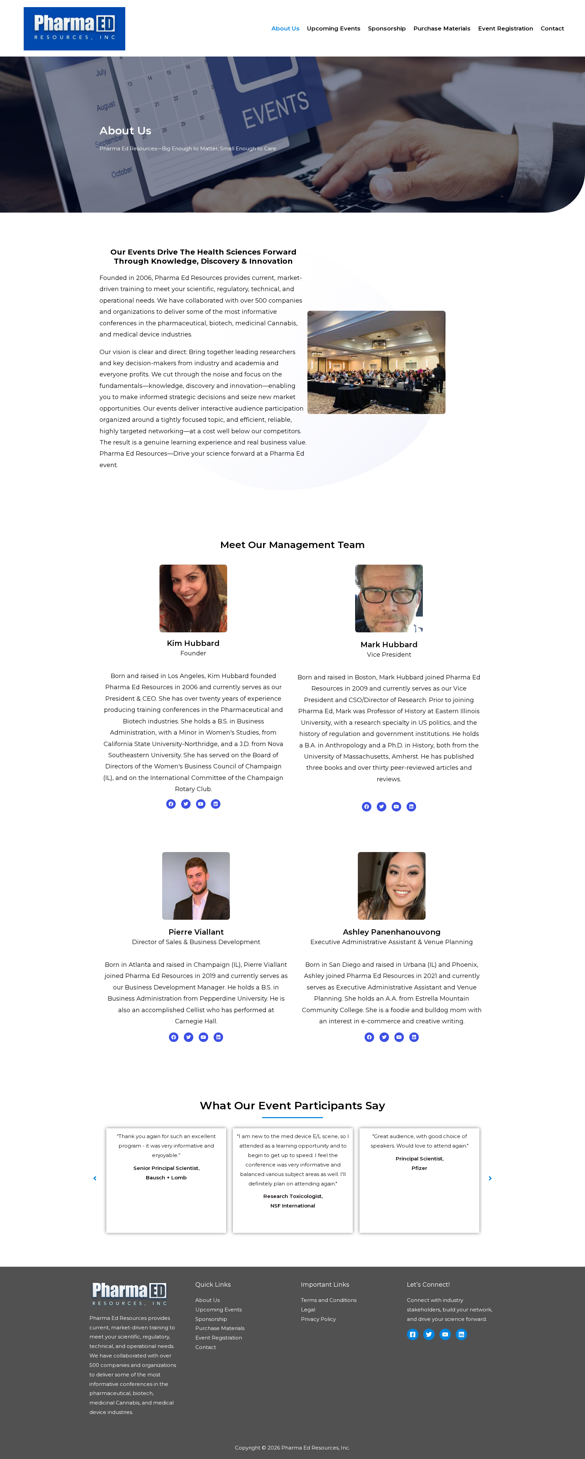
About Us (286, 28)
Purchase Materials (442, 28)
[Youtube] (200, 804)
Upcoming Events (334, 28)
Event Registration (505, 28)
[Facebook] (171, 804)
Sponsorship (387, 28)
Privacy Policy (318, 1319)
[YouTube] (445, 1334)
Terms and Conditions (328, 1300)
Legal (308, 1309)
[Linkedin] (215, 804)
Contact (552, 28)
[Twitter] (186, 804)
